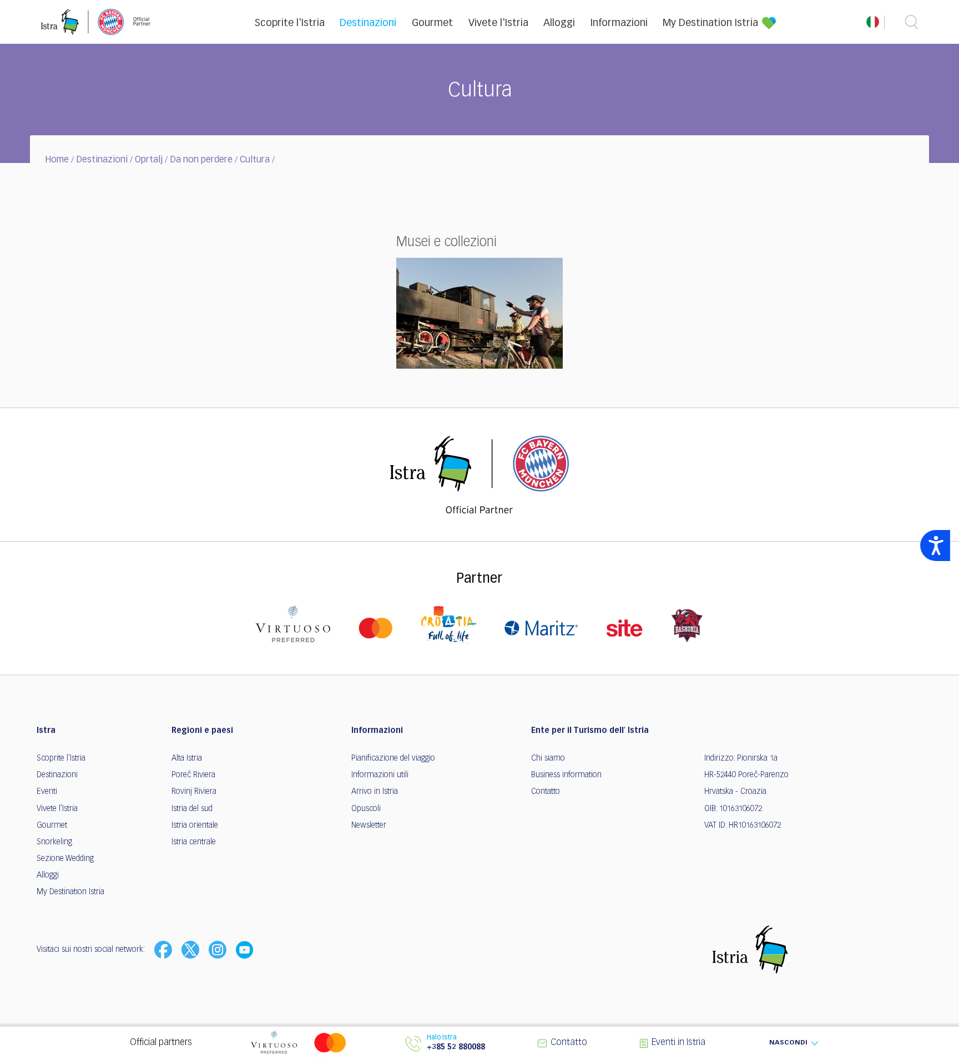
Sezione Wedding (65, 859)
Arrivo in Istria (374, 792)
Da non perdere (201, 160)
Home (57, 160)
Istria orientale (194, 825)
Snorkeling (54, 842)
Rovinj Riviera (193, 792)
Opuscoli (366, 809)
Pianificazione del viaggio (393, 758)
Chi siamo (548, 758)
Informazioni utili (379, 775)
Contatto (545, 792)
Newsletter (368, 825)
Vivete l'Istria (498, 23)
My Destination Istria (710, 23)
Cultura (255, 160)
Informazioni (619, 23)
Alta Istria (186, 758)
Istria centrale (193, 842)
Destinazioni (368, 23)
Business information (566, 775)
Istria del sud (192, 809)
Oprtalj (149, 160)
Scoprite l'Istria (290, 23)
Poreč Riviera (193, 775)
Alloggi (559, 23)
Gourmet (432, 23)
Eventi (47, 792)
